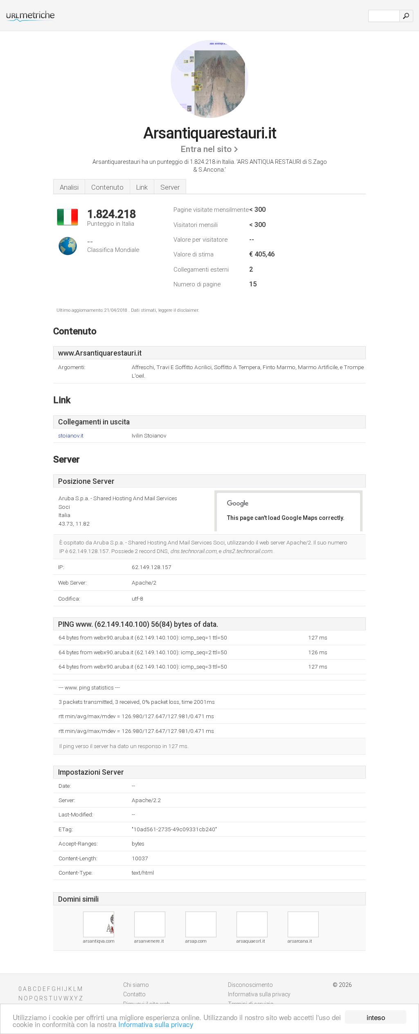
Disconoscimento (250, 985)
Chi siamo (136, 985)
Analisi (69, 187)
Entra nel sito (206, 149)
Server (170, 187)
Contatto (134, 994)
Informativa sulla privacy (156, 1024)
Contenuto (107, 187)
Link (142, 187)
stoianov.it (70, 436)
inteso (376, 1017)
